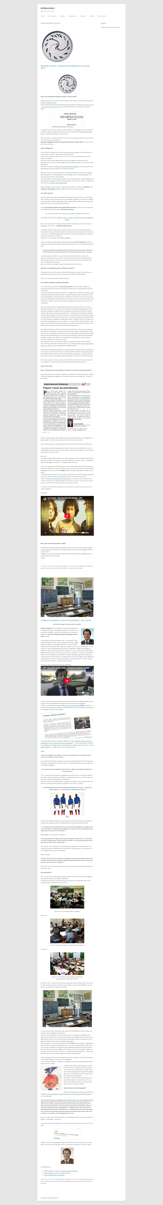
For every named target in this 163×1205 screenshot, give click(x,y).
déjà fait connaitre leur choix (48, 102)
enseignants (58, 1181)
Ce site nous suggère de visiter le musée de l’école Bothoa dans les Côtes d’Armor (69, 1094)
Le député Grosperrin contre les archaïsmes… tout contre (66, 620)
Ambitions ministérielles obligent (58, 183)
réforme (47, 568)
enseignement (66, 1181)
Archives (91, 16)
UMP (82, 1181)
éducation (82, 566)
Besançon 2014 (73, 16)
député (85, 1179)
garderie (88, 566)
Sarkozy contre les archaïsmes (69, 1171)
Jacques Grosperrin (75, 1181)
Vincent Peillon (63, 568)
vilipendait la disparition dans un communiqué (58, 478)
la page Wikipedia (48, 1173)
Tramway (62, 16)
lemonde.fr (44, 226)
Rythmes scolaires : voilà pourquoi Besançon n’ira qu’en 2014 (65, 67)
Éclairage (59, 566)
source (89, 252)
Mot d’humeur (52, 16)
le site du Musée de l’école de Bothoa (54, 1175)
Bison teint (79, 568)
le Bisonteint (48, 8)
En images (83, 16)
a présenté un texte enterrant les (72, 705)
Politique (65, 566)
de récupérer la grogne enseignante (69, 166)
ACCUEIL (43, 16)
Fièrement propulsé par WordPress (49, 1198)
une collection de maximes (66, 1041)
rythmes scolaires (54, 568)
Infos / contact (102, 16)
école (78, 566)
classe (81, 1179)
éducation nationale (49, 1181)
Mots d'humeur (61, 1179)
